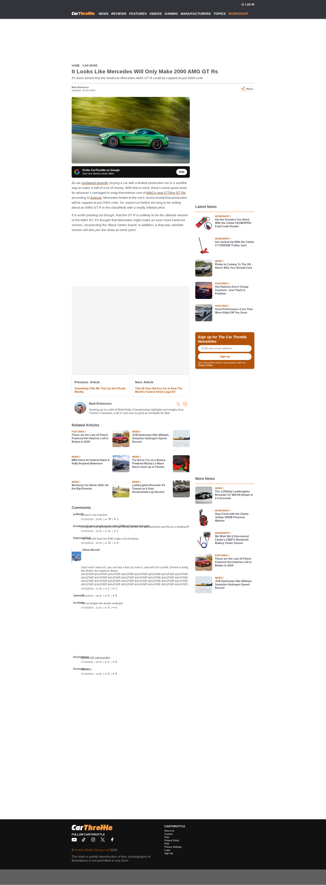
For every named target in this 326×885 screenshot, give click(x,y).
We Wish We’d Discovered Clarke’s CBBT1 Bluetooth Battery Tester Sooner (232, 540)
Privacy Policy (205, 365)
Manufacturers (196, 13)
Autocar (96, 197)
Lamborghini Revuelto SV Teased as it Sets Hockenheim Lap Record (148, 488)
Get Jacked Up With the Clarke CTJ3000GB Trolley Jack (234, 244)
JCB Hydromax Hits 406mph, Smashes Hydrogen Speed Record (150, 438)
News (103, 13)
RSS (166, 843)
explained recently (95, 183)
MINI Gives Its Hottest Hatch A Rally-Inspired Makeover (91, 462)
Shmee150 (87, 657)
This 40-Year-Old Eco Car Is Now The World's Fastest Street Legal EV (158, 390)
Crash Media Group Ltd (92, 850)
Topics (219, 13)
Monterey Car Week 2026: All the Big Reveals (90, 487)
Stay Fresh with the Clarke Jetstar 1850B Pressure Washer (232, 517)
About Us (169, 830)
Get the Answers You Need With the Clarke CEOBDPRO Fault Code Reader (233, 223)
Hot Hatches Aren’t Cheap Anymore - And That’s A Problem (231, 290)
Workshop (238, 13)
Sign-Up (168, 853)
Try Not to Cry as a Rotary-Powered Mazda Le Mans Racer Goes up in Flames (149, 463)
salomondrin (102, 657)
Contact (168, 834)
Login (167, 850)
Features (138, 13)
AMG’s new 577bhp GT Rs (165, 193)
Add (181, 171)
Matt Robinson (80, 87)
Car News (90, 65)
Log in (249, 4)
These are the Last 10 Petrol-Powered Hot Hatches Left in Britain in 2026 (90, 438)
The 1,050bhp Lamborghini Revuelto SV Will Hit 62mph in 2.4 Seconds (234, 495)
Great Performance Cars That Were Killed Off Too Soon (233, 311)
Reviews (118, 13)
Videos (155, 13)
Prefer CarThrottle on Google (101, 170)
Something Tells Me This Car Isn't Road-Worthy (100, 390)
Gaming (171, 13)
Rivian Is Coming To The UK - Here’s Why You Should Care (234, 266)
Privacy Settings (173, 847)
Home (76, 65)
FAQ (166, 837)
